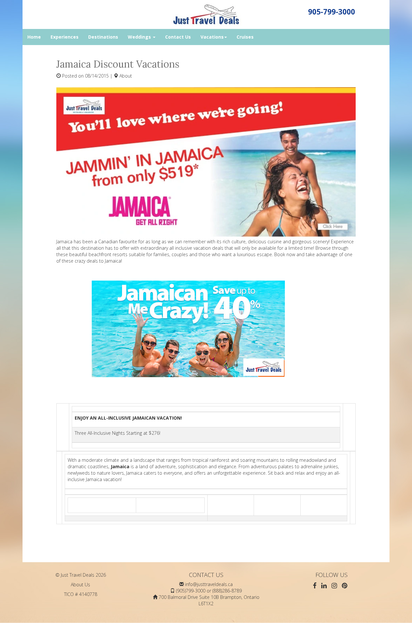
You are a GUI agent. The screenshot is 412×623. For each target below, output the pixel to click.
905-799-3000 (331, 12)
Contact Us (178, 37)
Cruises (245, 37)
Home (34, 37)
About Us (80, 584)
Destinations (103, 37)
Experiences (65, 37)
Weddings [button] (140, 37)
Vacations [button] (212, 37)
